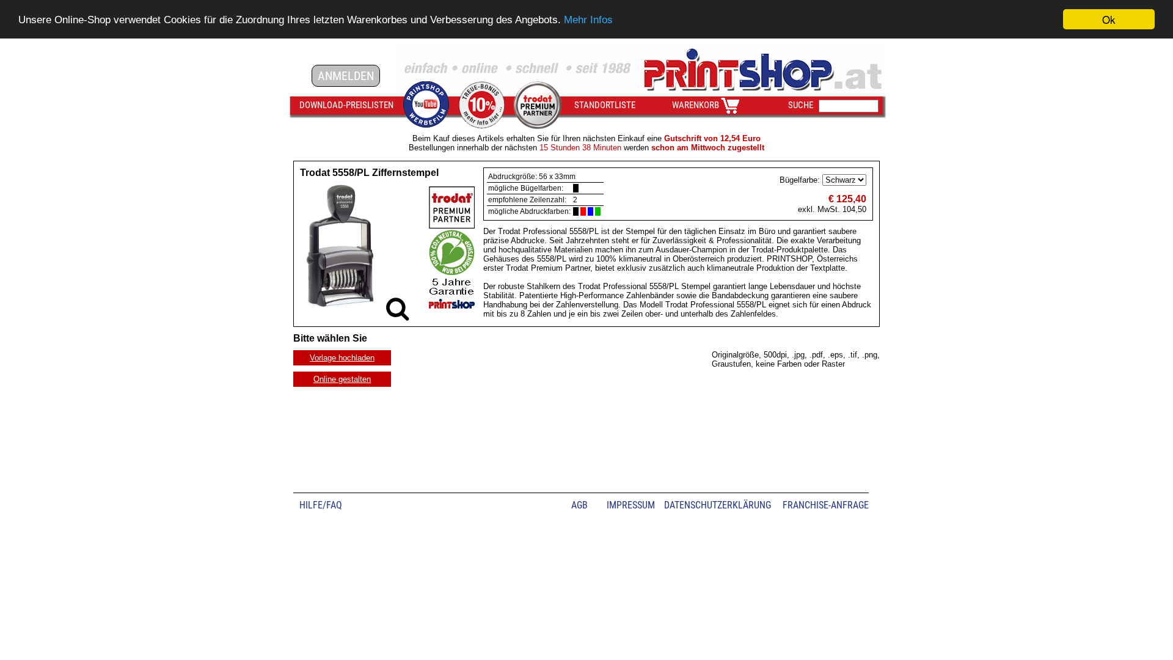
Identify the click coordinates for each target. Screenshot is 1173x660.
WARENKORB (695, 105)
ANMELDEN (346, 75)
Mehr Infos (588, 20)
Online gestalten (342, 379)
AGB (579, 505)
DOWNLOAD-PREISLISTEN (346, 105)
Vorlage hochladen (342, 357)
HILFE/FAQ (320, 505)
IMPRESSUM (631, 505)
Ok (1109, 19)
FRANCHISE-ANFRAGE (826, 505)
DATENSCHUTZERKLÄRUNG (717, 505)
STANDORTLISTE (604, 105)
